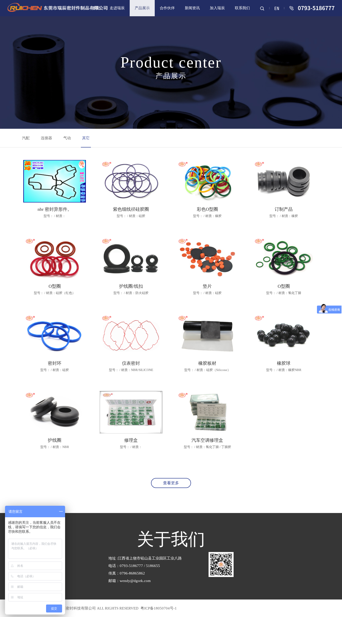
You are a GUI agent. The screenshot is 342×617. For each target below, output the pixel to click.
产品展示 (142, 8)
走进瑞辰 (117, 8)
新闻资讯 (192, 8)
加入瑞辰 (217, 8)
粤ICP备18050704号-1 (158, 608)
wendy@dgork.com (135, 581)
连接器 (46, 138)
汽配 (26, 138)
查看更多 (171, 483)
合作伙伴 (167, 8)
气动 (67, 138)
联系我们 (242, 8)
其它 (86, 138)
